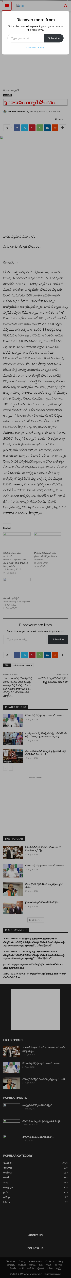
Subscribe (54, 38)
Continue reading (35, 47)
